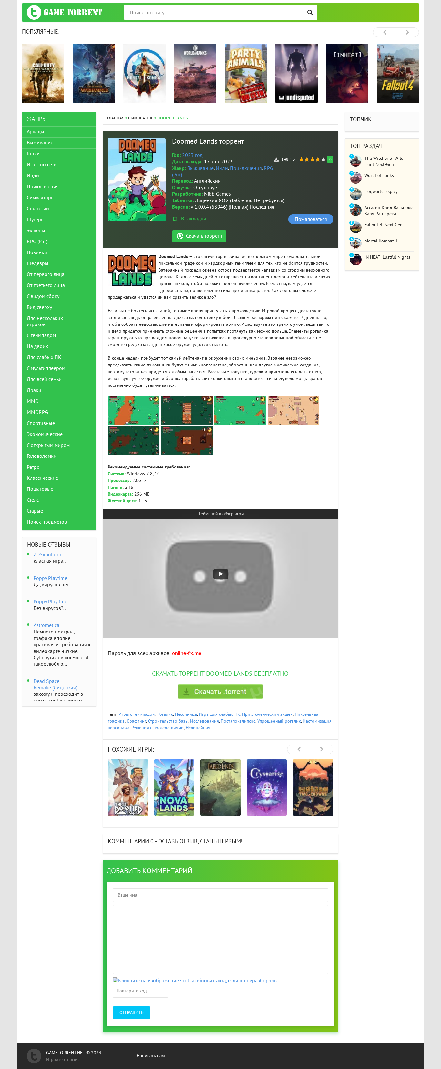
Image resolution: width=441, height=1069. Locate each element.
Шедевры (37, 263)
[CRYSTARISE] (267, 787)
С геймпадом (41, 335)
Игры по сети (42, 165)
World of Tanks (379, 175)
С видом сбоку (43, 296)
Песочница (186, 714)
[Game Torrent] (64, 12)
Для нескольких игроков (45, 321)
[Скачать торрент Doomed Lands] (220, 691)
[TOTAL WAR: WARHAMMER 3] (94, 73)
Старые (35, 511)
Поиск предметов (47, 522)
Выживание (200, 168)
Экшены (36, 230)
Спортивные (41, 423)
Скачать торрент (204, 236)
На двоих (37, 346)
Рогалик (165, 714)
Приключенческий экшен (267, 714)
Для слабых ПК (44, 357)
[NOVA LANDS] (174, 787)
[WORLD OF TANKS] (195, 73)
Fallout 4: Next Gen (383, 225)
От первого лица (46, 274)
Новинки (37, 252)
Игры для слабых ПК (219, 714)
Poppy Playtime (50, 578)
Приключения (246, 168)
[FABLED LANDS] (220, 787)
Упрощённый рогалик (279, 721)
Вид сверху (39, 307)
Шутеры (36, 219)
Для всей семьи (44, 379)
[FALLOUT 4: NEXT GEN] (398, 73)
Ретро (33, 467)
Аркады (35, 132)
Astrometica (46, 625)
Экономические (45, 434)
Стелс (33, 500)
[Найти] (310, 12)
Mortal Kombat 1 (381, 241)
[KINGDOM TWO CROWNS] (313, 787)
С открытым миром (48, 445)
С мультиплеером (46, 368)
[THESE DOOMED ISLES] (128, 787)
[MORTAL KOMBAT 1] (144, 73)
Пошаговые (40, 489)
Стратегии (38, 208)
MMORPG (37, 412)
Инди (222, 168)
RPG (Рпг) (37, 241)
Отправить (131, 1012)
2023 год (192, 155)
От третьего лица (46, 285)
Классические (42, 478)
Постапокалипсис (238, 721)
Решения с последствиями (157, 728)
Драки (34, 390)
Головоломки (41, 456)
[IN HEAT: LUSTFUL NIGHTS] (347, 73)
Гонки (33, 154)
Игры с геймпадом (136, 714)
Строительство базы (168, 721)
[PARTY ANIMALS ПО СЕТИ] (246, 73)
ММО (33, 401)
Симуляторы (41, 197)
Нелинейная (198, 728)
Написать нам (151, 1056)
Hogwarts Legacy (381, 191)
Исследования (204, 721)
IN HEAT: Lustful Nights (387, 257)
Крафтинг (136, 721)
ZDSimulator (47, 555)
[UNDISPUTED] (296, 73)
